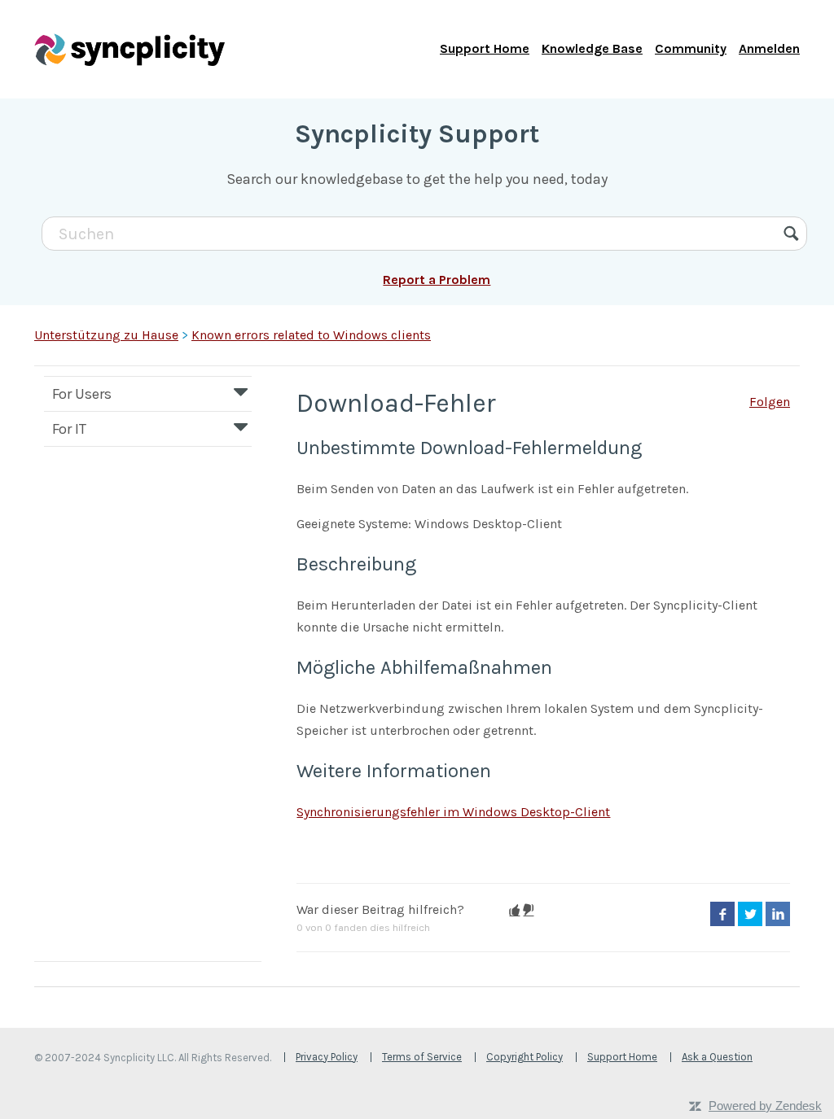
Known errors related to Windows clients (311, 335)
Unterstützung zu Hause (106, 335)
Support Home (484, 48)
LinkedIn (778, 914)
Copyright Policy (524, 1057)
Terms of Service (422, 1057)
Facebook (722, 914)
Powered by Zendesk (765, 1105)
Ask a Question (717, 1057)
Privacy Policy (327, 1057)
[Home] (129, 48)
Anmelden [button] (769, 48)
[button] (514, 909)
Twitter (750, 914)
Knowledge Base (592, 48)
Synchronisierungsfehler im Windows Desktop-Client (453, 812)
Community (690, 48)
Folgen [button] (769, 401)
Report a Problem (436, 279)
